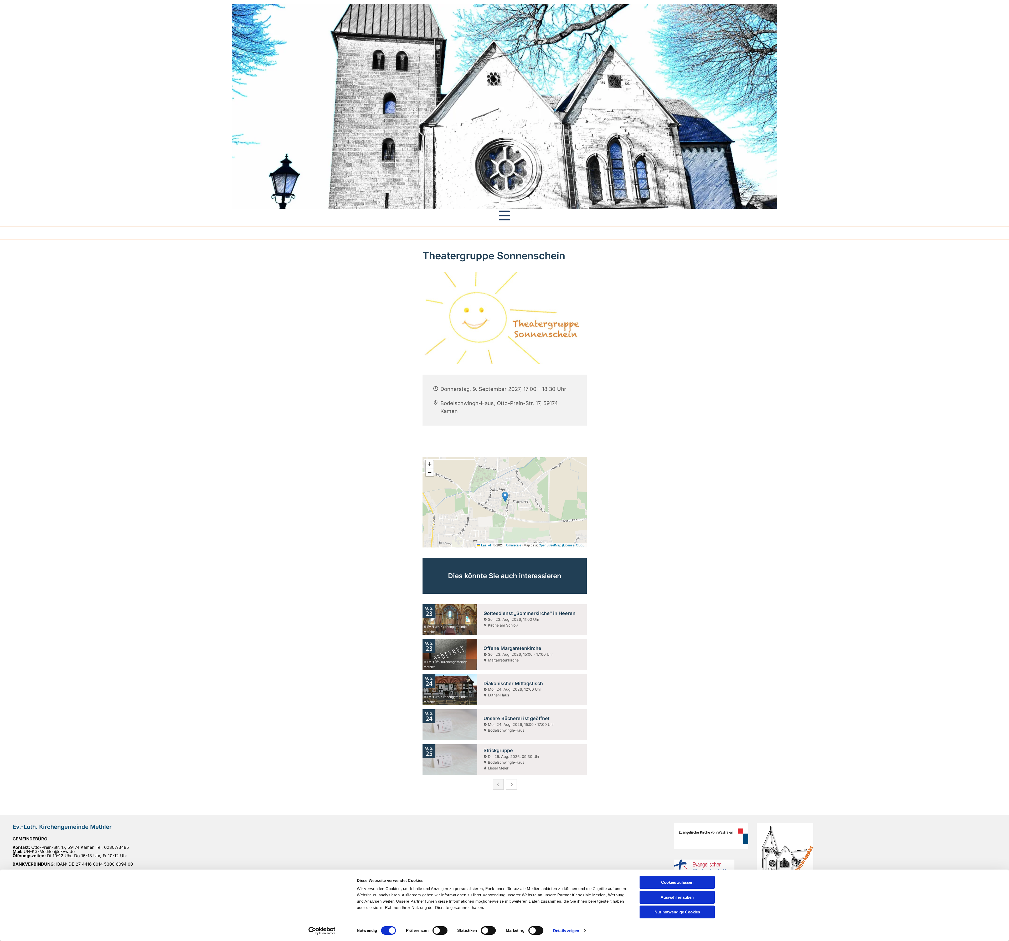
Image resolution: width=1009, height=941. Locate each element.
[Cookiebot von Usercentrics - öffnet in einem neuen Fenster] (322, 931)
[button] (504, 215)
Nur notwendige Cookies (677, 912)
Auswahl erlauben (677, 897)
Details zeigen (566, 930)
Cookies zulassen (677, 882)
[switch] (440, 930)
